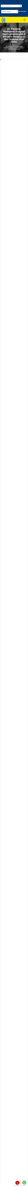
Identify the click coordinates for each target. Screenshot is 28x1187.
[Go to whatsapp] (24, 1182)
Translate (6, 16)
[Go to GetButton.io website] (24, 1185)
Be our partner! (21, 11)
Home (14, 45)
